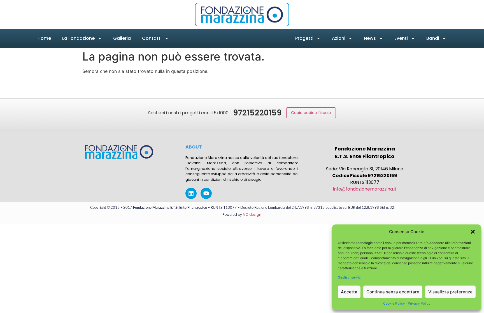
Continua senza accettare (392, 292)
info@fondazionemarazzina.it (365, 189)
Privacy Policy (419, 303)
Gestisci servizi (350, 277)
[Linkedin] (191, 193)
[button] (473, 232)
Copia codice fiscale (311, 112)
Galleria (122, 38)
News (370, 38)
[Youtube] (206, 193)
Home (44, 38)
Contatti (152, 38)
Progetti (304, 38)
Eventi (401, 38)
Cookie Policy (394, 303)
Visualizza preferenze (450, 292)
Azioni (338, 38)
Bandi (432, 38)
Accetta (349, 292)
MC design (252, 214)
